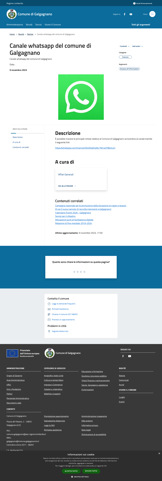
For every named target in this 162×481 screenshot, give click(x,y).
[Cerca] (152, 14)
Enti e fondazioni (14, 389)
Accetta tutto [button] (71, 471)
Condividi (123, 46)
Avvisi (121, 384)
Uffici (9, 384)
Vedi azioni (136, 46)
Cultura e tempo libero (53, 380)
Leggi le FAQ (49, 425)
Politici (9, 393)
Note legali (86, 429)
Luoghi (122, 397)
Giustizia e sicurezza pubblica (94, 375)
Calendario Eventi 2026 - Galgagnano (73, 212)
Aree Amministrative (16, 380)
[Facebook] (123, 14)
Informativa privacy (90, 425)
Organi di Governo (14, 375)
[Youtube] (129, 14)
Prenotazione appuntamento (56, 416)
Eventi (122, 401)
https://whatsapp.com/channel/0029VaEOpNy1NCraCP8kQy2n (85, 148)
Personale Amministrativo (18, 398)
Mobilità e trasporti (52, 393)
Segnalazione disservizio (54, 420)
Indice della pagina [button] (20, 129)
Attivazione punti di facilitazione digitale (74, 219)
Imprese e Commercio (53, 384)
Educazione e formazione (92, 371)
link (105, 466)
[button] (81, 476)
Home (12, 34)
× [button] (159, 453)
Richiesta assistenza (53, 429)
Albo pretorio (87, 420)
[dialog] (81, 466)
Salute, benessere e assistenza (95, 385)
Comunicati (124, 380)
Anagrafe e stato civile (53, 375)
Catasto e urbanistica (53, 389)
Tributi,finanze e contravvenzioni (96, 380)
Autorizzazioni (88, 389)
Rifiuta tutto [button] (91, 471)
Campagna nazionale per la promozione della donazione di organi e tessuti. (90, 205)
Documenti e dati (14, 402)
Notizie (30, 34)
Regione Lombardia (15, 3)
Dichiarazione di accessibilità (94, 434)
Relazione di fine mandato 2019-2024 (73, 223)
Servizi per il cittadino (65, 216)
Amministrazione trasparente (94, 416)
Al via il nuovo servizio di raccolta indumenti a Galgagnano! (83, 209)
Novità (21, 34)
